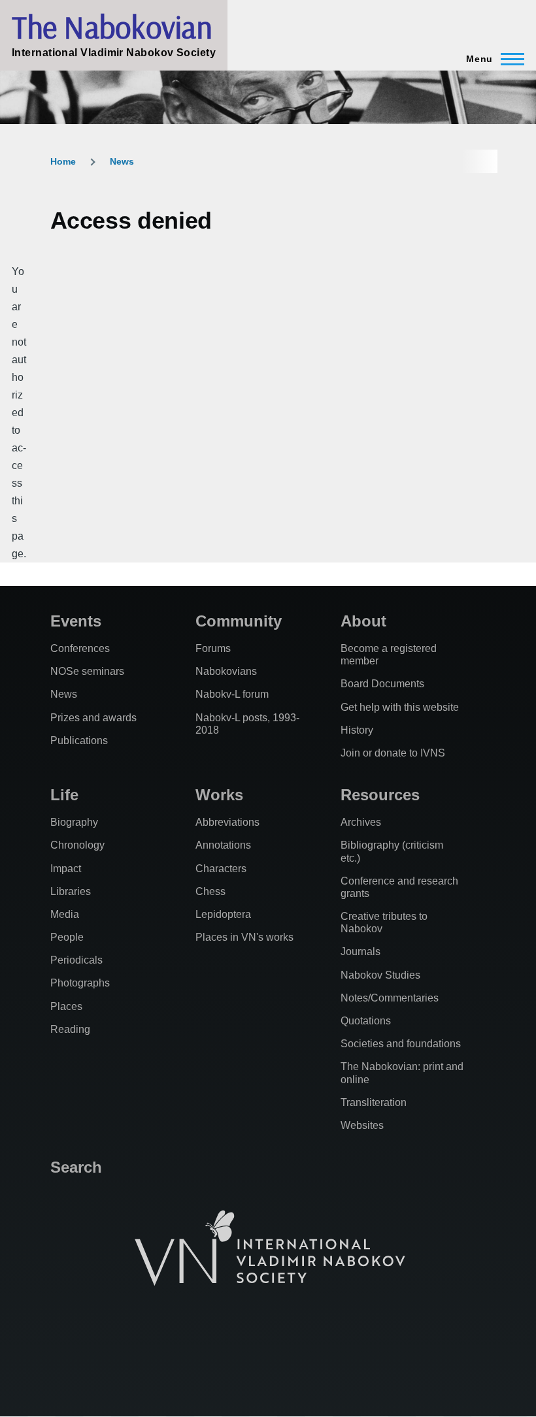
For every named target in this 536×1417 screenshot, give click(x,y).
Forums (213, 648)
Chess (210, 891)
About (363, 621)
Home (63, 161)
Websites (362, 1125)
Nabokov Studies (380, 975)
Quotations (366, 1020)
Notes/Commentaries (390, 997)
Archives (361, 822)
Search (76, 1167)
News (122, 161)
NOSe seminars (87, 671)
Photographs (80, 982)
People (67, 937)
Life (64, 795)
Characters (220, 868)
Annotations (223, 845)
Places (66, 1006)
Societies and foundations (401, 1043)
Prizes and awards (93, 717)
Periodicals (76, 960)
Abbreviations (227, 822)
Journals (360, 951)
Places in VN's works (244, 937)
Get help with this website (400, 707)
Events (75, 621)
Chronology (77, 845)
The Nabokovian (112, 26)
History (357, 730)
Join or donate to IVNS (393, 752)
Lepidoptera (223, 914)
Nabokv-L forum (232, 694)
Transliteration (374, 1102)
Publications (79, 740)
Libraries (70, 891)
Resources (380, 795)
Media (64, 914)
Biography (74, 822)
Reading (70, 1029)
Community (238, 621)
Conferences (80, 648)
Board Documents (382, 683)
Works (219, 795)
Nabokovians (226, 671)
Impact (65, 868)
